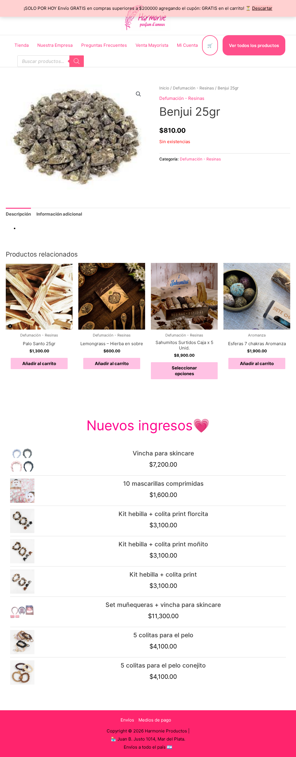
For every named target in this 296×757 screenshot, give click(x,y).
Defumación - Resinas (193, 88)
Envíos (127, 720)
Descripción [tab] (18, 214)
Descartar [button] (262, 8)
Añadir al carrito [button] (39, 363)
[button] (138, 94)
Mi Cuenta (187, 45)
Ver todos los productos (254, 45)
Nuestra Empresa (55, 45)
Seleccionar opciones (184, 370)
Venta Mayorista (152, 45)
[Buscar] (76, 61)
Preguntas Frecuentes (104, 45)
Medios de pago (154, 720)
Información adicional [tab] (59, 214)
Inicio (164, 88)
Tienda (21, 45)
